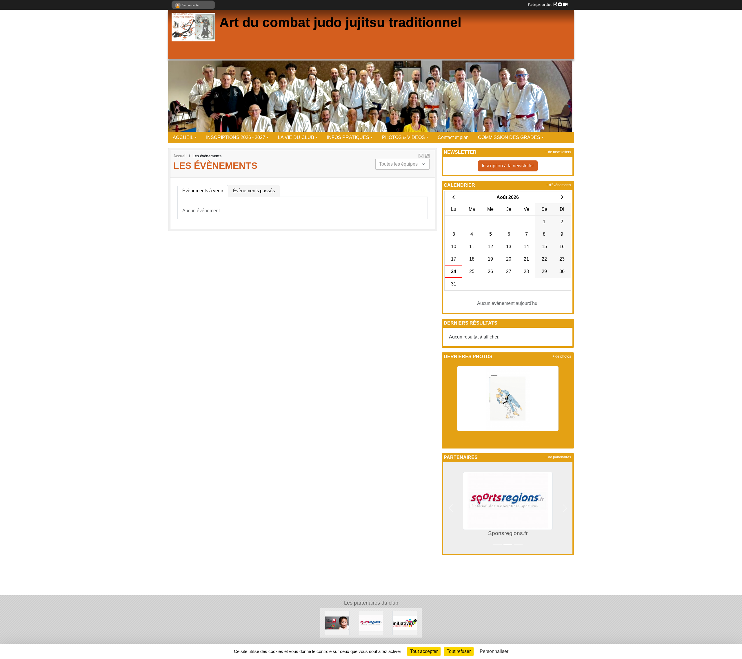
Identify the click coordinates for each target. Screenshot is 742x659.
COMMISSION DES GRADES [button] (509, 137)
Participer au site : (540, 5)
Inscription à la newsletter (508, 165)
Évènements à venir (202, 190)
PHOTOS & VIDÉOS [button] (403, 137)
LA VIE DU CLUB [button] (296, 137)
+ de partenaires (558, 457)
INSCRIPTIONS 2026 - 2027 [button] (235, 137)
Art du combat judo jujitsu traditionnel (340, 22)
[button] (450, 508)
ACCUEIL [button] (183, 137)
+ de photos (561, 356)
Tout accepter (424, 651)
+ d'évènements (558, 185)
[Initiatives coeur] (337, 622)
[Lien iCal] (421, 156)
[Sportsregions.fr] (371, 622)
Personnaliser (494, 651)
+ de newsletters (558, 152)
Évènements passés (254, 190)
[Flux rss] (427, 156)
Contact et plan (453, 137)
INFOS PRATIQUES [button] (348, 137)
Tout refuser (459, 651)
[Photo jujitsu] (508, 398)
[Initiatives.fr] (404, 622)
